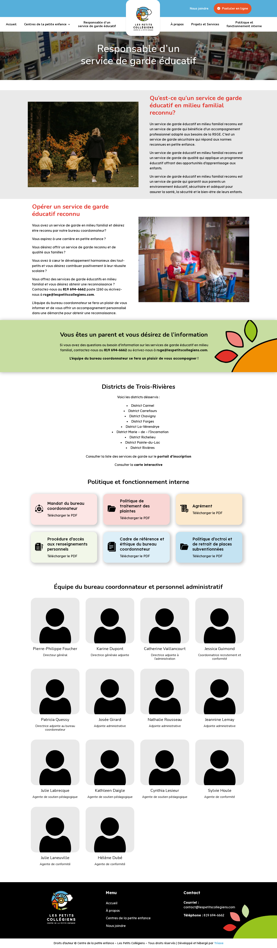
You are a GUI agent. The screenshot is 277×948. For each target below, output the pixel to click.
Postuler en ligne (234, 8)
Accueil (11, 24)
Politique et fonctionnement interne (244, 24)
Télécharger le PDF (62, 515)
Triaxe (218, 943)
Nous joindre (199, 9)
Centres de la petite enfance (45, 24)
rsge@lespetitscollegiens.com (68, 295)
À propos (177, 24)
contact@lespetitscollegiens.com (209, 907)
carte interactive (148, 465)
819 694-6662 (74, 289)
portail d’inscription (174, 456)
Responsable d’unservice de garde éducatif (97, 24)
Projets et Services (205, 24)
